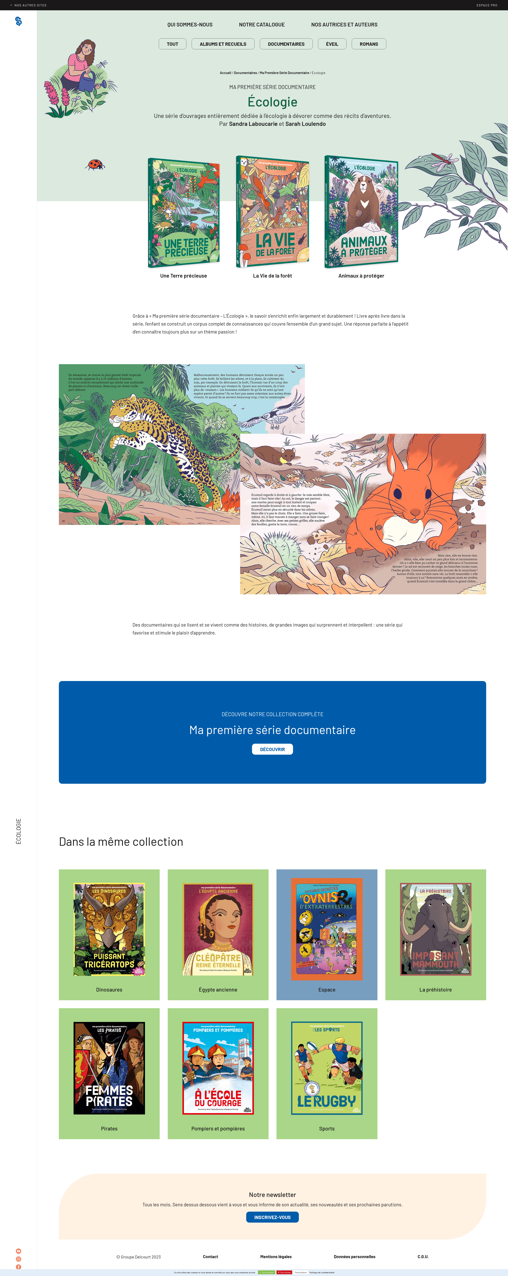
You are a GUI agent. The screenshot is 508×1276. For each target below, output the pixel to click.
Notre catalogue (262, 24)
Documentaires (286, 44)
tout (172, 44)
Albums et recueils (223, 44)
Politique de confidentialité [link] (321, 1273)
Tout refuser (285, 1272)
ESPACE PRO (487, 5)
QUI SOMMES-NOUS (190, 24)
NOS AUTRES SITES (31, 5)
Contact (210, 1256)
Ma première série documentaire (284, 73)
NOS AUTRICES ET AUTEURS (344, 24)
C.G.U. (423, 1256)
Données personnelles (354, 1256)
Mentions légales (276, 1256)
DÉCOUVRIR (272, 749)
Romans (369, 44)
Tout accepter (267, 1272)
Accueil (225, 73)
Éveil (332, 44)
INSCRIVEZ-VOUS (272, 1217)
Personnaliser (301, 1272)
